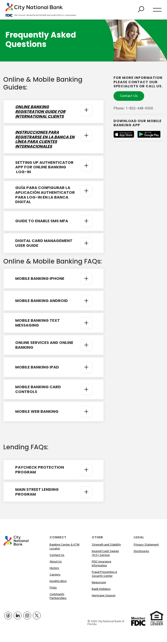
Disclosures (141, 551)
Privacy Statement (146, 544)
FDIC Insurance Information (101, 563)
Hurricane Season (103, 595)
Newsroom (99, 582)
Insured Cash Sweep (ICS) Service (105, 553)
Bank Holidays (101, 589)
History (54, 568)
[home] (40, 9)
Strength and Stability (106, 544)
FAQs (53, 587)
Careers (55, 574)
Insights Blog (58, 581)
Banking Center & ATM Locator (64, 546)
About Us (56, 561)
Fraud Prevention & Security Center (104, 574)
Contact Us (129, 96)
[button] (157, 9)
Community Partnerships (58, 596)
